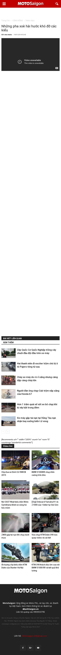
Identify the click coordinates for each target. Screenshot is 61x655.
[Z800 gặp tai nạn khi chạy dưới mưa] (15, 522)
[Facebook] (23, 648)
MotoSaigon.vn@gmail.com (34, 635)
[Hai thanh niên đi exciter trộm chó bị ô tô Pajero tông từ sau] (8, 367)
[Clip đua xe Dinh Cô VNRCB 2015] (15, 460)
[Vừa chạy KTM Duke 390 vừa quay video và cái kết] (46, 522)
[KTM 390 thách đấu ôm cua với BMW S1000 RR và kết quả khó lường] (46, 552)
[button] (57, 4)
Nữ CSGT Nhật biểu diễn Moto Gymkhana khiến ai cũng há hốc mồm (15, 505)
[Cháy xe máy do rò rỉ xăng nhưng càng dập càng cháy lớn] (8, 380)
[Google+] (30, 648)
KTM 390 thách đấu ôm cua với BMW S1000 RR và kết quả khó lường (46, 568)
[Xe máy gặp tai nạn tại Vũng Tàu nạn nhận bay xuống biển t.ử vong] (8, 421)
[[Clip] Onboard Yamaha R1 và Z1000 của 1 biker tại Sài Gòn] (46, 490)
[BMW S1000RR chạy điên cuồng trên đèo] (46, 460)
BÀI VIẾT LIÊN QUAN (12, 338)
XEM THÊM (8, 342)
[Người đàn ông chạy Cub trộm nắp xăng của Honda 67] (8, 394)
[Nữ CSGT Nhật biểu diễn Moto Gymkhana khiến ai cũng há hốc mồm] (15, 490)
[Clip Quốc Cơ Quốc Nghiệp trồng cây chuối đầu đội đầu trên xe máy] (8, 353)
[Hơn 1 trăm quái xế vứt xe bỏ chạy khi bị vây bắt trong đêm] (8, 408)
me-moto (8, 34)
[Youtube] (38, 648)
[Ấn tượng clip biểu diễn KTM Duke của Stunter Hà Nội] (15, 552)
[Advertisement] (30, 13)
